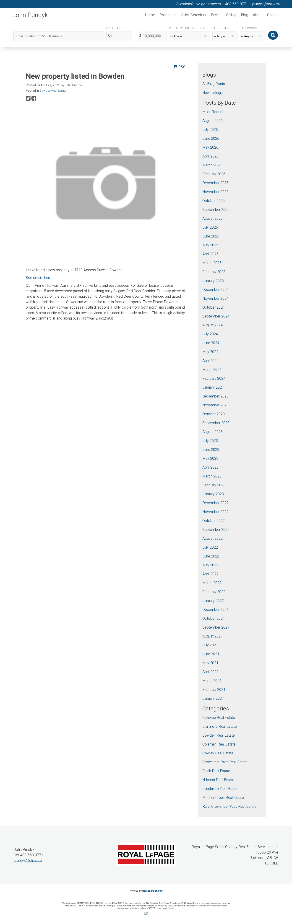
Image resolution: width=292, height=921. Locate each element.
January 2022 (213, 601)
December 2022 (215, 503)
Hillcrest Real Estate (218, 780)
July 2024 (210, 334)
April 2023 (210, 467)
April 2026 (210, 156)
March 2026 (212, 165)
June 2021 (210, 654)
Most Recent (212, 112)
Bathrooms (248, 28)
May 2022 (210, 565)
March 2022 (212, 583)
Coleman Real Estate (219, 744)
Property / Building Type (187, 28)
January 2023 (213, 494)
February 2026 (213, 174)
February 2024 (213, 378)
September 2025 (215, 209)
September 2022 (215, 529)
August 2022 (212, 538)
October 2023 (213, 414)
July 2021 (210, 645)
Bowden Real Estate (53, 90)
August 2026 (212, 121)
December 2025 (215, 183)
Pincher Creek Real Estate (223, 797)
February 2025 (213, 272)
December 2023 (215, 396)
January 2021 (213, 698)
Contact (273, 15)
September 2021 (215, 627)
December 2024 (215, 289)
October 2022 (213, 521)
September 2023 (215, 423)
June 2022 (210, 556)
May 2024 (210, 352)
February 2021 (213, 689)
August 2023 (212, 432)
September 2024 (215, 316)
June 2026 (210, 138)
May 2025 (210, 245)
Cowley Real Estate (217, 753)
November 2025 (215, 192)
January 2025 (213, 281)
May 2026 (210, 147)
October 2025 (213, 201)
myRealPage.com (152, 891)
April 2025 (210, 254)
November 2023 (215, 405)
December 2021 (215, 609)
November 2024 (215, 298)
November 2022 (215, 512)
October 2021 (213, 618)
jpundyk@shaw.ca (28, 860)
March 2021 (212, 681)
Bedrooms (219, 28)
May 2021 (210, 663)
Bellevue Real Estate (218, 717)
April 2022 (210, 574)
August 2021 (212, 636)
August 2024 (212, 325)
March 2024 (212, 369)
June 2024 (210, 343)
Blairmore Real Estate (219, 726)
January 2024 (213, 387)
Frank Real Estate (216, 771)
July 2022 (210, 547)
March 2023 (212, 476)
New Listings (212, 92)
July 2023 (210, 441)
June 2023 (210, 449)
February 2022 (213, 592)
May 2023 (210, 458)
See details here (38, 278)
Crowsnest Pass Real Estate (225, 762)
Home (150, 15)
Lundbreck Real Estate (220, 789)
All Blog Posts (213, 84)
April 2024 (210, 361)
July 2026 (210, 129)
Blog (244, 15)
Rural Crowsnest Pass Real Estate (229, 806)
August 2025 (212, 218)
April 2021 (210, 672)
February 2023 (213, 485)
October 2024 (213, 307)
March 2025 (212, 263)
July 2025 (210, 227)
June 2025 (210, 236)
